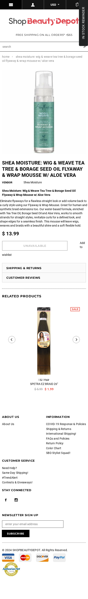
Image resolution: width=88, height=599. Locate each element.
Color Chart (53, 448)
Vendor (7, 182)
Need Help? (9, 468)
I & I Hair (44, 379)
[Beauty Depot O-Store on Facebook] (5, 500)
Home (5, 56)
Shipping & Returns (24, 268)
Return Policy (55, 443)
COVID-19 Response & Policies (66, 424)
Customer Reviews (23, 278)
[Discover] (42, 557)
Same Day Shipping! (15, 472)
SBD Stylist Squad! (58, 453)
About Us (8, 424)
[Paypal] (59, 557)
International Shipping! (61, 433)
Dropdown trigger (33, 4)
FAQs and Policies (58, 438)
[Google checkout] (11, 569)
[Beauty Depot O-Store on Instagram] (16, 500)
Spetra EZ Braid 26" (44, 384)
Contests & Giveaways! (17, 482)
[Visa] (8, 557)
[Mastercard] (25, 557)
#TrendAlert (10, 477)
